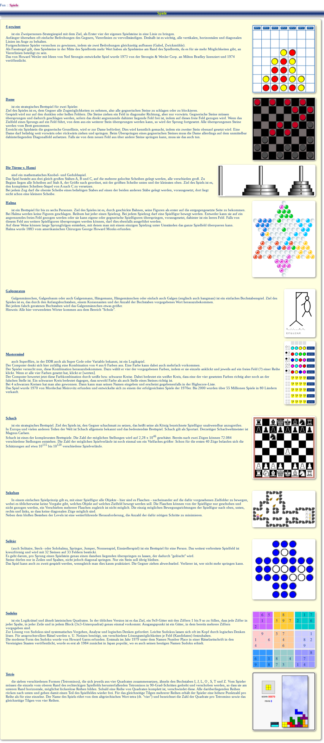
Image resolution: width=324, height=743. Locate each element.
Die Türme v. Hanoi (21, 167)
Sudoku (11, 613)
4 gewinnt (13, 26)
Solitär (11, 541)
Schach (11, 418)
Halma (11, 203)
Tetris (10, 674)
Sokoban (12, 492)
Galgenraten (15, 291)
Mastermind (15, 354)
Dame (10, 99)
